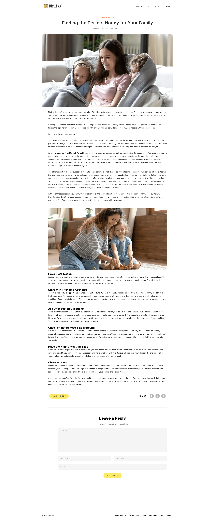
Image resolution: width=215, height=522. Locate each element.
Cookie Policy (134, 515)
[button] (152, 396)
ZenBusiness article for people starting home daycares (117, 178)
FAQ (161, 515)
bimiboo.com (77, 384)
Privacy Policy (120, 515)
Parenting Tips (107, 18)
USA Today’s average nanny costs (99, 369)
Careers (169, 515)
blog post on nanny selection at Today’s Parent (86, 293)
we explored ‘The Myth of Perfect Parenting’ (73, 153)
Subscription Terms (150, 515)
